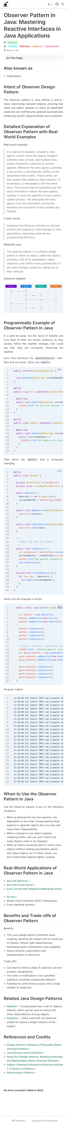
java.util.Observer (17, 880)
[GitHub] (57, 4)
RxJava (11, 896)
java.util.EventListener (20, 884)
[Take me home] (6, 4)
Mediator (12, 1006)
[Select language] (50, 4)
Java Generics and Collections (25, 1052)
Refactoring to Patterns (20, 1072)
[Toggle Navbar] (62, 4)
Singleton (12, 1018)
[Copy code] (59, 371)
